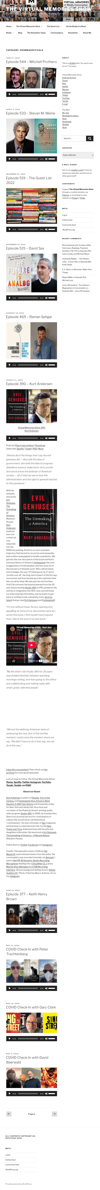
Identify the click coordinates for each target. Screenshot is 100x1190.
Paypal (75, 198)
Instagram (35, 782)
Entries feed (67, 220)
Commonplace (57, 33)
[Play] (9, 94)
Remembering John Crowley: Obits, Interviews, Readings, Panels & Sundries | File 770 (76, 248)
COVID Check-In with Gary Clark (31, 1007)
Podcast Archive (69, 78)
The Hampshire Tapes (36, 33)
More (40, 448)
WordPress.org (68, 230)
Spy (44, 823)
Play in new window (24, 445)
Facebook (33, 845)
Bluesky (65, 89)
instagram (15, 876)
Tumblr (17, 785)
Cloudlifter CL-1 (39, 863)
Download (40, 445)
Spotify (20, 448)
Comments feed (69, 225)
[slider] (52, 94)
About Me (87, 33)
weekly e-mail (77, 170)
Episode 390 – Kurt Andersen (29, 384)
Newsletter (73, 33)
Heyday (35, 798)
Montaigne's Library (70, 116)
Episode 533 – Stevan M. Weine (30, 113)
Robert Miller (67, 277)
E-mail (65, 104)
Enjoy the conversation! (17, 769)
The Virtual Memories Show (49, 9)
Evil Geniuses (31, 600)
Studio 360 (30, 587)
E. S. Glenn (66, 269)
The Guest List (53, 26)
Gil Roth (72, 63)
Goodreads (66, 121)
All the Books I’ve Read (76, 26)
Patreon (65, 195)
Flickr (64, 119)
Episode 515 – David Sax (25, 248)
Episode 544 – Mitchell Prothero (31, 62)
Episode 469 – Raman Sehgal (29, 317)
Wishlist (65, 124)
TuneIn (28, 448)
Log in (64, 215)
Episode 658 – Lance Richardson (76, 291)
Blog (20, 33)
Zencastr (49, 857)
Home (8, 26)
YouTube (46, 782)
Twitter (25, 782)
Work (64, 127)
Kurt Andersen (13, 798)
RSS (35, 448)
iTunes (9, 782)
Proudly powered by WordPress (18, 1184)
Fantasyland (39, 562)
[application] (31, 94)
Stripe (82, 198)
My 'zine (65, 113)
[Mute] (46, 94)
